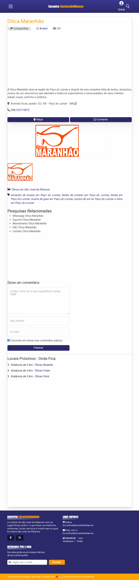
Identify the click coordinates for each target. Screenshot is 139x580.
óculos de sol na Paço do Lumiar (94, 199)
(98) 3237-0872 (20, 110)
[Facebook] (10, 538)
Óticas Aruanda (44, 364)
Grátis (80, 541)
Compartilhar (20, 28)
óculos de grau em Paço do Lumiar (52, 199)
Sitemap (36, 576)
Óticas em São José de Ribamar (30, 189)
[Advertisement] (69, 60)
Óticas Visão (42, 370)
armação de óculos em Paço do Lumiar (35, 195)
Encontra (66, 6)
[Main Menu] (10, 6)
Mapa (39, 119)
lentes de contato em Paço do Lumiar (85, 195)
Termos (11, 576)
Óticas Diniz (42, 376)
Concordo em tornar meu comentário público (36, 340)
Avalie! (44, 28)
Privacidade (23, 576)
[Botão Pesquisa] (128, 6)
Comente (102, 119)
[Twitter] (20, 538)
